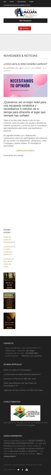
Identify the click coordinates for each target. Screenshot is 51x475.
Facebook (22, 469)
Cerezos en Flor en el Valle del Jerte (20, 379)
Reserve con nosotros (32, 356)
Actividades (21, 1)
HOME (31, 1)
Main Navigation (25, 21)
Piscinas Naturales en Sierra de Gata (17, 5)
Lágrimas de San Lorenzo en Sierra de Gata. (23, 390)
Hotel (12, 1)
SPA (5, 1)
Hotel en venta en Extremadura (9, 239)
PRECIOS (26, 28)
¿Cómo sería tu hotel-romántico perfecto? (22, 374)
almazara (26, 68)
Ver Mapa (30, 351)
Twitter (18, 469)
